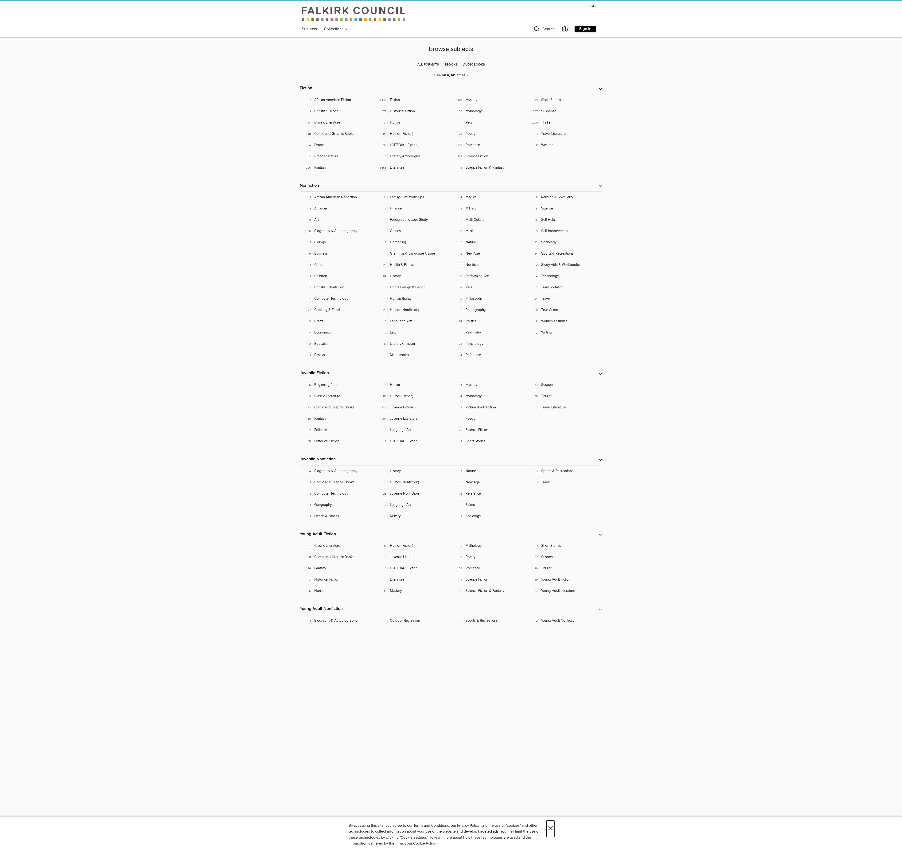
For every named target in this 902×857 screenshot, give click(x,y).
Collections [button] (334, 29)
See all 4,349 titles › (451, 75)
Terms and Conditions (431, 825)
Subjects (309, 29)
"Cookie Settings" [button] (414, 837)
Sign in (585, 28)
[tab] (428, 65)
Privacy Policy (468, 825)
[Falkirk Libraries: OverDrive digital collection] (353, 13)
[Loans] (565, 30)
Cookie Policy (424, 843)
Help (592, 6)
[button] (543, 30)
